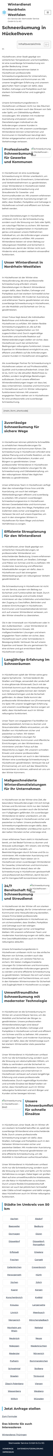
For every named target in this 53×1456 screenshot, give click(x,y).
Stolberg (38, 1368)
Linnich (14, 1312)
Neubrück (14, 1338)
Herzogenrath (14, 1274)
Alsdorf (38, 1218)
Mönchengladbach (39, 1320)
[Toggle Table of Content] (45, 44)
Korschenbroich (14, 1297)
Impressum (8, 1452)
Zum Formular (9, 1416)
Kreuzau (14, 1305)
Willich (14, 1398)
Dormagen (14, 1233)
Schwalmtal (14, 1368)
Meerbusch (39, 1312)
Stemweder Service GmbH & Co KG (26, 1443)
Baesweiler (14, 1226)
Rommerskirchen (39, 1361)
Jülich (39, 1282)
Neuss (39, 1338)
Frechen (14, 1259)
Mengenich (14, 1320)
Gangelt (39, 1259)
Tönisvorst (38, 1376)
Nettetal (39, 1327)
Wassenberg (14, 1391)
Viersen (39, 1383)
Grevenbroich (39, 1267)
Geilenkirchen (14, 1267)
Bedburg (38, 1226)
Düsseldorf (14, 1241)
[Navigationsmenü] (48, 12)
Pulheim (14, 1361)
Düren (39, 1233)
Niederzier (14, 1353)
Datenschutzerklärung (30, 1449)
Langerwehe (38, 1305)
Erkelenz (38, 1252)
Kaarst (14, 1290)
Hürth (39, 1274)
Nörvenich (38, 1353)
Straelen (14, 1376)
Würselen (39, 1398)
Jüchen (14, 1282)
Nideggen (14, 1346)
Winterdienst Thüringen (14, 1434)
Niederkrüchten (39, 1346)
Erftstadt (14, 1252)
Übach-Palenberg (14, 1383)
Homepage (8, 1449)
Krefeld (38, 1297)
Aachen (14, 1218)
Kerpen (39, 1290)
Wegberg (38, 1391)
